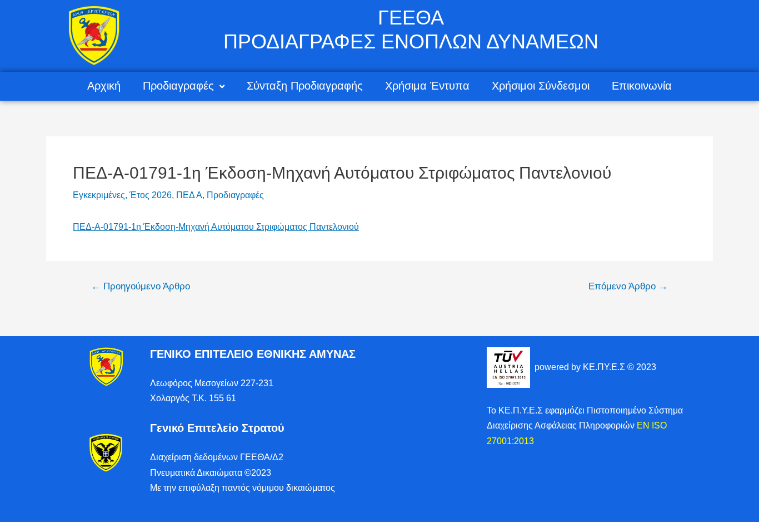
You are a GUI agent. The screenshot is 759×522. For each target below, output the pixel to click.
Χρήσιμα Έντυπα (427, 86)
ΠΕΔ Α (189, 195)
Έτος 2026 (150, 195)
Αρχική (104, 86)
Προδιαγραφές (178, 86)
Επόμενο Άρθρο (628, 286)
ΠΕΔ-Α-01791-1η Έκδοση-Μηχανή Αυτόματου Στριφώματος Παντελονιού (216, 227)
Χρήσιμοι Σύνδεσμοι (541, 86)
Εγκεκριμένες (99, 195)
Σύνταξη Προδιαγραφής (305, 86)
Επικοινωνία (642, 86)
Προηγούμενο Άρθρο (140, 286)
